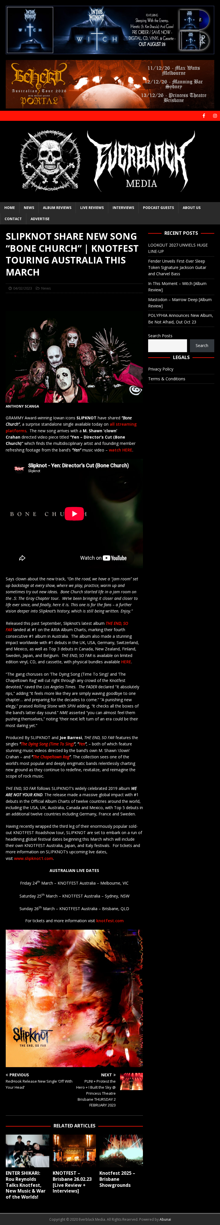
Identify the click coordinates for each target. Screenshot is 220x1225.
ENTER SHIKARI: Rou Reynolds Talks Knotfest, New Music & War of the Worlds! (26, 1185)
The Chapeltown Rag (51, 756)
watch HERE (120, 450)
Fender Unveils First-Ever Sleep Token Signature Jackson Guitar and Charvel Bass (177, 267)
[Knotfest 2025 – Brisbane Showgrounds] (121, 1151)
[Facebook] (204, 116)
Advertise (40, 218)
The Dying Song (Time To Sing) (47, 744)
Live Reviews (92, 207)
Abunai (165, 1219)
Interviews (123, 207)
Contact (13, 218)
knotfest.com (110, 920)
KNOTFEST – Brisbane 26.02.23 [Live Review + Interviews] (72, 1182)
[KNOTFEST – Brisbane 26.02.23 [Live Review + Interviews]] (74, 1151)
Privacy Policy (160, 369)
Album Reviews (57, 207)
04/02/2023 (22, 288)
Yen (82, 744)
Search (202, 345)
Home (9, 207)
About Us (192, 207)
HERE (126, 661)
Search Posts (160, 335)
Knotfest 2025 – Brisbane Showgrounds (117, 1179)
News (29, 207)
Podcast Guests (158, 207)
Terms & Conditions (166, 378)
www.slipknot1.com (33, 858)
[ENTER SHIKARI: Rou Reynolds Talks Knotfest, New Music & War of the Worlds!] (27, 1151)
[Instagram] (215, 116)
